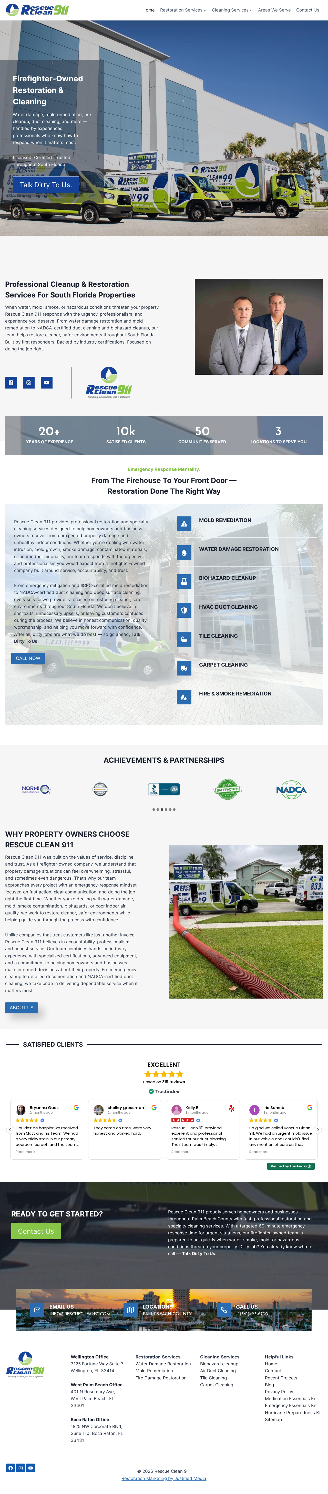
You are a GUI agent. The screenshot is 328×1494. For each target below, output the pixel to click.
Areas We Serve (274, 10)
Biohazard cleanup (219, 1363)
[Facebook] (10, 1468)
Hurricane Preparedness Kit (293, 1412)
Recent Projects (281, 1377)
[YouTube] (30, 1468)
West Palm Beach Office (96, 1384)
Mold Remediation (154, 1371)
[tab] (153, 809)
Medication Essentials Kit (291, 1398)
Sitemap (273, 1419)
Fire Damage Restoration (161, 1377)
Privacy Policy (279, 1391)
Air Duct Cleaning (218, 1371)
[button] (318, 1130)
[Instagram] (20, 1468)
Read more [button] (103, 1152)
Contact (273, 1371)
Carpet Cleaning (216, 1384)
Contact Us (307, 10)
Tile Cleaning (213, 1377)
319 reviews (173, 1081)
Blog (269, 1384)
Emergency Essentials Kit (291, 1405)
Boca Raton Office (90, 1419)
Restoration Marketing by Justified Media (163, 1478)
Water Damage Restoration (163, 1363)
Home (148, 10)
